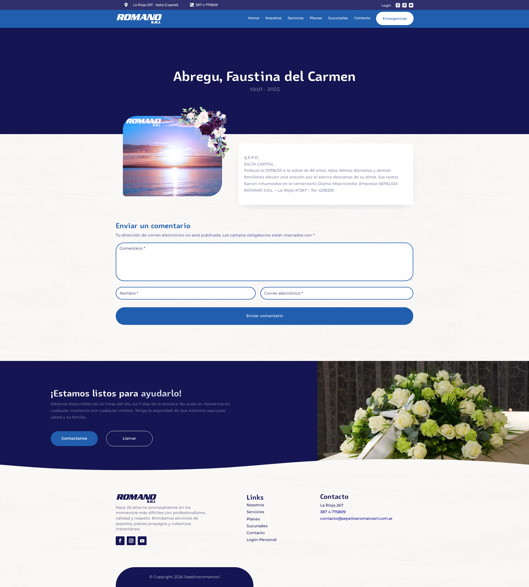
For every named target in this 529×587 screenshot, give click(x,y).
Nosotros (273, 18)
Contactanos (74, 438)
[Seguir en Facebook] (398, 5)
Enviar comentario (264, 315)
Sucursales (338, 18)
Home (253, 18)
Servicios (296, 18)
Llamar (129, 438)
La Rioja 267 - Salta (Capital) (155, 5)
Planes (316, 18)
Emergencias (395, 18)
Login (386, 5)
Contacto (362, 18)
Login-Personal (262, 539)
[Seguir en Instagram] (404, 5)
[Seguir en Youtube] (411, 5)
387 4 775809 (207, 5)
